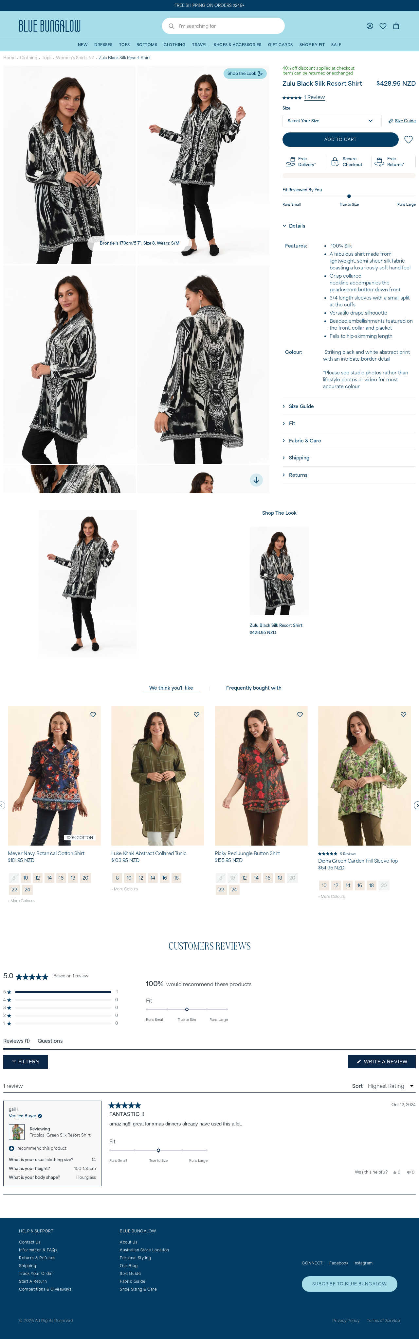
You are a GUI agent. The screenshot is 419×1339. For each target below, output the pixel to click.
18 (73, 878)
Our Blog (128, 1265)
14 (49, 878)
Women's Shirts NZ (75, 57)
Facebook (338, 1263)
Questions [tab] (50, 1041)
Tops (46, 57)
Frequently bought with (254, 688)
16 (61, 878)
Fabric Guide (132, 1281)
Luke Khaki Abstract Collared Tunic (148, 853)
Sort (358, 1086)
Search (168, 27)
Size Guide (130, 1273)
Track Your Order (36, 1273)
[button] (303, 97)
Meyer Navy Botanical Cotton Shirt (46, 853)
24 (27, 889)
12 (37, 878)
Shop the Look (242, 73)
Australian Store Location (144, 1250)
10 (25, 878)
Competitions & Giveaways (45, 1289)
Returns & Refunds (37, 1258)
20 (85, 878)
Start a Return (33, 1281)
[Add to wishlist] (93, 714)
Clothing (28, 57)
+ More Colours (21, 901)
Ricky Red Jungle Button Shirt (247, 853)
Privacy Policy (345, 1320)
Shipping (27, 1265)
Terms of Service (383, 1320)
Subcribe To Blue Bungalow (349, 1283)
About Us (128, 1242)
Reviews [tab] (16, 1041)
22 (14, 889)
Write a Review (389, 1063)
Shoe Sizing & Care (138, 1289)
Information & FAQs (38, 1250)
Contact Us (29, 1242)
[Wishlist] (383, 26)
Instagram (363, 1263)
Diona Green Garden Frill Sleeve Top (358, 861)
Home (9, 57)
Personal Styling (135, 1258)
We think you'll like (171, 688)
